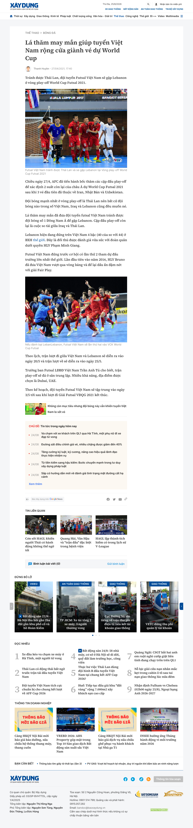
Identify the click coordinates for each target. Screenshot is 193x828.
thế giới (39, 240)
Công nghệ (131, 16)
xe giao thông (113, 9)
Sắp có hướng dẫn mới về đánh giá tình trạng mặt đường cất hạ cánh (82, 475)
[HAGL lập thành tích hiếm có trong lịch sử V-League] (111, 525)
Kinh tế (55, 16)
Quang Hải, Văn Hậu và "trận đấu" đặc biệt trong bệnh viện (75, 542)
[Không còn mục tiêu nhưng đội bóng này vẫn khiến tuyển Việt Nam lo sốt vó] (35, 409)
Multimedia (172, 16)
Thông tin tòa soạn (168, 779)
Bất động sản (130, 9)
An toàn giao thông (152, 9)
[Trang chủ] (11, 16)
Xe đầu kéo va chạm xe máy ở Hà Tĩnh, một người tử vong (43, 656)
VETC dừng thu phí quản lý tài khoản (159, 626)
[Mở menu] (181, 16)
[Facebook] (108, 499)
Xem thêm (35, 484)
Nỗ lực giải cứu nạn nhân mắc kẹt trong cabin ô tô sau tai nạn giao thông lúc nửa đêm (155, 673)
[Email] (120, 499)
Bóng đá (49, 33)
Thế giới (144, 16)
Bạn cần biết (24, 763)
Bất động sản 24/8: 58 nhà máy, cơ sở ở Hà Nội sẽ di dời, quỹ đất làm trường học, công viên (99, 656)
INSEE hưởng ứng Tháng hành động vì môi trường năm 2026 (158, 740)
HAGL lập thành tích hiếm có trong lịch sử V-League (111, 542)
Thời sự (18, 16)
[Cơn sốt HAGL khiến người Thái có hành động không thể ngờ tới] (41, 525)
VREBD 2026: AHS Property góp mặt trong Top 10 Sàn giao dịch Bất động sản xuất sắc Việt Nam (74, 743)
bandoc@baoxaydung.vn (91, 807)
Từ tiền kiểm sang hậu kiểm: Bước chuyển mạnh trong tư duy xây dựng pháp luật (80, 464)
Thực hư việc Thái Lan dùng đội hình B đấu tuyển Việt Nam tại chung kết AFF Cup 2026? (98, 673)
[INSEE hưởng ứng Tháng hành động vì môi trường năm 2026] (159, 719)
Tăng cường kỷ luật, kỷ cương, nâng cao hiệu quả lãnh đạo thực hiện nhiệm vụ (79, 453)
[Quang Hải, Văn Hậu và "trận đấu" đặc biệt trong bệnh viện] (76, 525)
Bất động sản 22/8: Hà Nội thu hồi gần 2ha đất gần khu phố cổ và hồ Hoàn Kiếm (33, 622)
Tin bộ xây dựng (174, 9)
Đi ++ (153, 16)
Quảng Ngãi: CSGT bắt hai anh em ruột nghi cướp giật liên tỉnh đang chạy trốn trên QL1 (155, 656)
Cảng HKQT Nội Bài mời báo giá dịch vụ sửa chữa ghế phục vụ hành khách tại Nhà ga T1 (116, 741)
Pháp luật (65, 16)
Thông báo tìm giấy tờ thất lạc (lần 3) (60, 763)
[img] (76, 128)
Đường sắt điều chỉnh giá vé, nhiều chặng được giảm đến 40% (81, 444)
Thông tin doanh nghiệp (33, 703)
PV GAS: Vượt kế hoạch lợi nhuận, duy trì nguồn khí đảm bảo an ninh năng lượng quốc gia (139, 763)
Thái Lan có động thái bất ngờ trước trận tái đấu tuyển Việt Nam (43, 673)
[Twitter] (114, 499)
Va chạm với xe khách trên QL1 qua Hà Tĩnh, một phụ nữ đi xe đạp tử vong (81, 435)
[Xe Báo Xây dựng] (173, 793)
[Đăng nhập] (156, 4)
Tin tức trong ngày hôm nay (59, 426)
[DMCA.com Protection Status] (159, 809)
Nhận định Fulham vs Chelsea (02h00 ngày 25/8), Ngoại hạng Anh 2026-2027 (155, 689)
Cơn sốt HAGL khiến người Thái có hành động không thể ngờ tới (39, 544)
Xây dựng (29, 16)
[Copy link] (125, 499)
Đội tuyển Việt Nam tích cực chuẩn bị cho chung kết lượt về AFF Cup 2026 (42, 689)
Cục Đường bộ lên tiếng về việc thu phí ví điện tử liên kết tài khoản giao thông (117, 622)
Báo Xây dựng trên (40, 499)
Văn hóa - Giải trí (102, 16)
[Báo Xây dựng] (24, 6)
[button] (92, 635)
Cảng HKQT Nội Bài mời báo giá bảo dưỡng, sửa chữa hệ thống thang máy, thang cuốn (33, 741)
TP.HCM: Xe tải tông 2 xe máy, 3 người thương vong (75, 624)
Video (161, 16)
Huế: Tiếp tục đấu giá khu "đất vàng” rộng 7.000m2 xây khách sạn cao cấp (100, 689)
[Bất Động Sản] (146, 794)
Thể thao (119, 16)
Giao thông (42, 16)
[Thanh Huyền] (28, 69)
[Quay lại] (27, 499)
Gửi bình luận (116, 564)
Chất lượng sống (82, 16)
